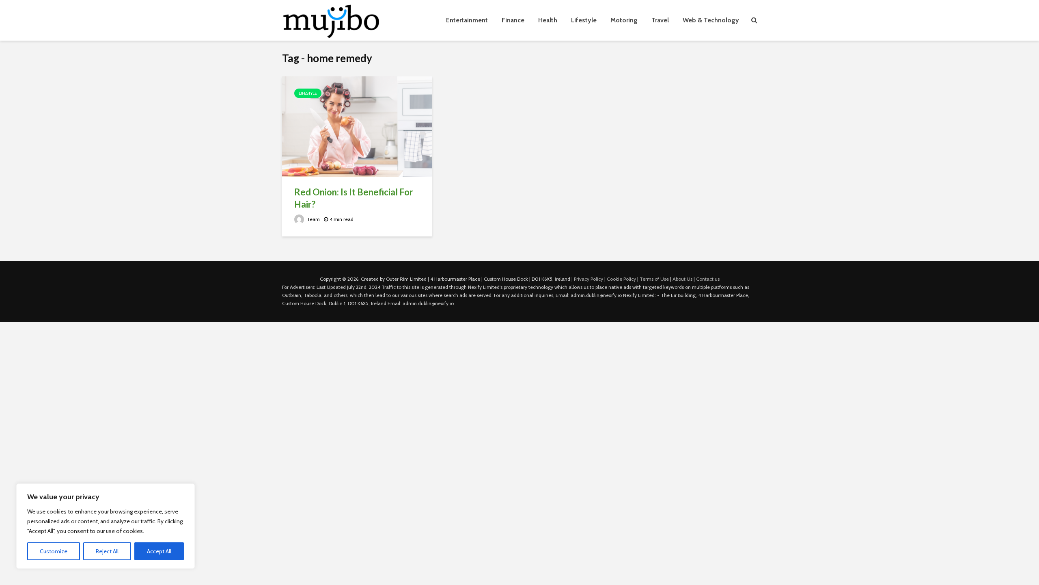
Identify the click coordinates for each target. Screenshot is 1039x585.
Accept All (159, 551)
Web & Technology (711, 20)
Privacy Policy (588, 279)
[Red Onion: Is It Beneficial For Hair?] (357, 126)
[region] (105, 526)
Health (547, 20)
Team (313, 219)
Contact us (708, 279)
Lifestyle (584, 20)
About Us (682, 279)
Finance (513, 20)
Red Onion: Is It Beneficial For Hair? (353, 198)
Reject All (107, 551)
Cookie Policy (621, 279)
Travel (660, 20)
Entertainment (467, 20)
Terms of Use (654, 279)
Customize (53, 551)
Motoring (624, 20)
